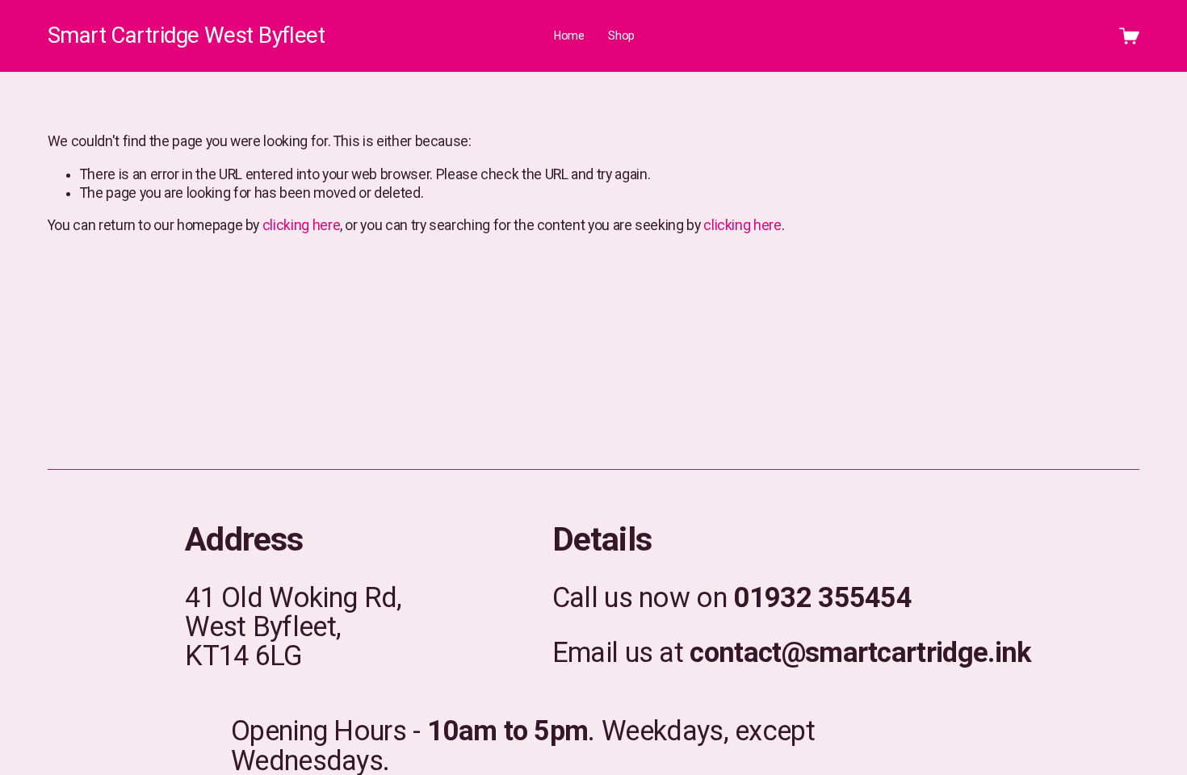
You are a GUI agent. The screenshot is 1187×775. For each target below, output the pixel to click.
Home (569, 35)
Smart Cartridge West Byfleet (186, 35)
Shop (621, 35)
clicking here (301, 225)
